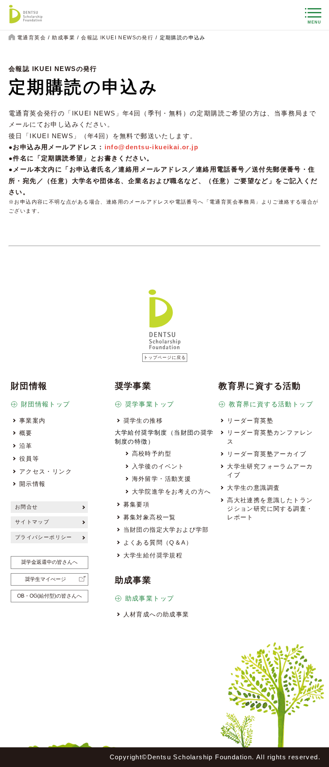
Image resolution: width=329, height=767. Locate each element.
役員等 (29, 458)
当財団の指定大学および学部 (166, 529)
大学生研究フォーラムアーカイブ (270, 470)
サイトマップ (32, 522)
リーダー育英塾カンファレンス (270, 436)
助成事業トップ (149, 598)
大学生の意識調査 (253, 487)
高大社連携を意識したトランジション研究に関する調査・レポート (270, 509)
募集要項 (136, 504)
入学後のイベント (158, 466)
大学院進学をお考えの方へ (171, 491)
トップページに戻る (165, 357)
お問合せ (26, 507)
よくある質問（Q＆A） (157, 542)
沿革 (26, 445)
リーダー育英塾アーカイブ (266, 453)
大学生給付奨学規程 (153, 555)
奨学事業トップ (149, 404)
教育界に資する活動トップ (271, 404)
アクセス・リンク (45, 471)
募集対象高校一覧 (149, 517)
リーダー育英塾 (250, 420)
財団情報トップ (45, 404)
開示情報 (32, 483)
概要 (26, 432)
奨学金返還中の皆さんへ (49, 562)
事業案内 (32, 420)
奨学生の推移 (143, 420)
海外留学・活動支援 (161, 478)
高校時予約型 (151, 453)
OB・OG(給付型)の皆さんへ (49, 596)
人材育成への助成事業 (156, 614)
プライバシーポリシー (43, 537)
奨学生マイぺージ (45, 579)
